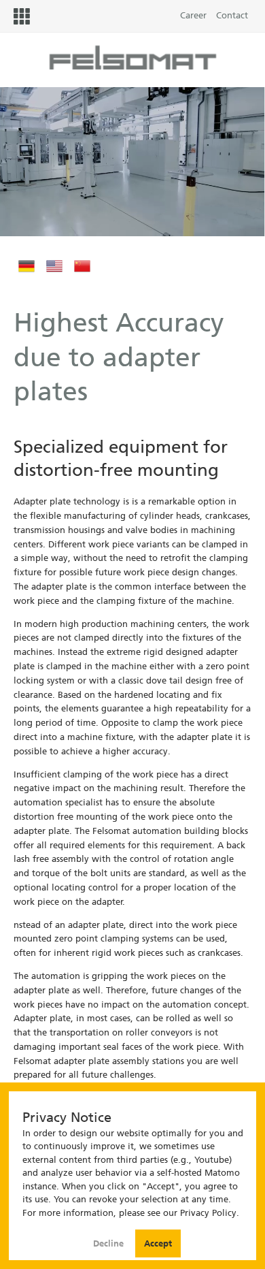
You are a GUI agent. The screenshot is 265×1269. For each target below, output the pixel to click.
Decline (109, 1243)
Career (193, 15)
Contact (232, 15)
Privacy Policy (208, 1213)
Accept (158, 1243)
